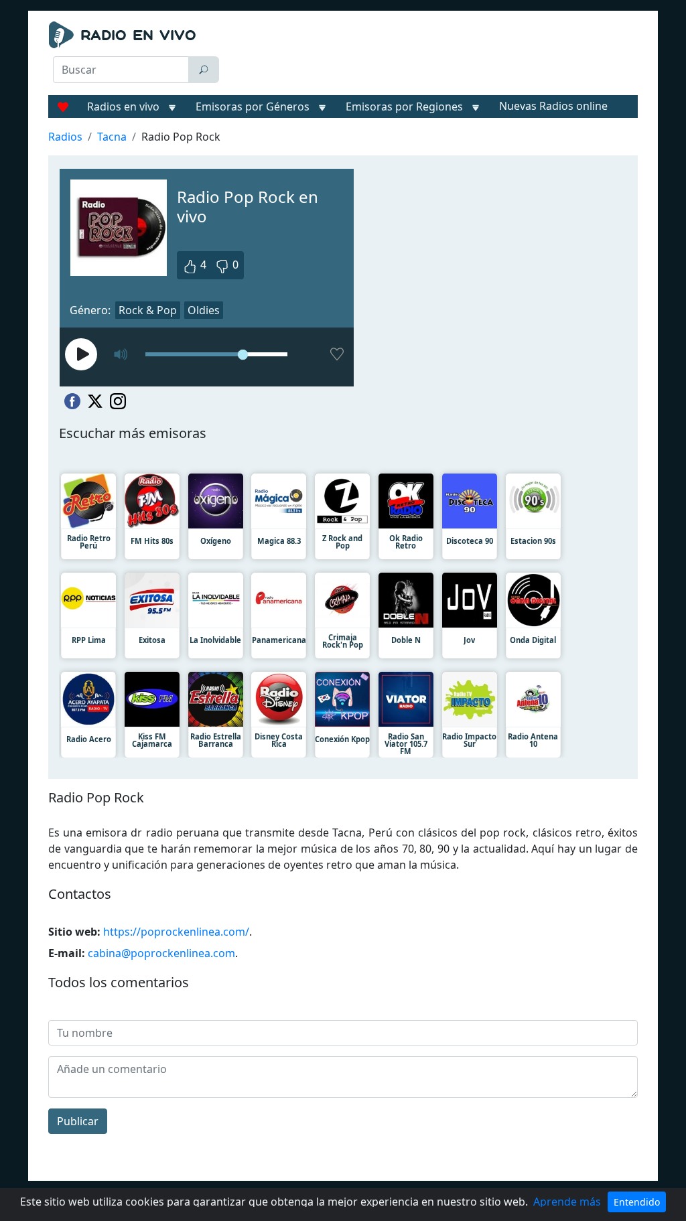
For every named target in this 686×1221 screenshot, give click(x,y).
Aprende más (567, 1201)
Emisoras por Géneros (253, 106)
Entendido (637, 1202)
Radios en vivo (123, 106)
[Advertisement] (434, 54)
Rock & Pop (148, 310)
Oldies (204, 310)
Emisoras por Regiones (404, 106)
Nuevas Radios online (553, 105)
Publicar (77, 1121)
